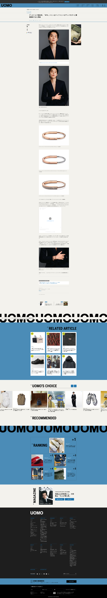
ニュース (29, 11)
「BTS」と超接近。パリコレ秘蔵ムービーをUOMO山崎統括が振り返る (48, 283)
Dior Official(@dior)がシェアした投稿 (50, 231)
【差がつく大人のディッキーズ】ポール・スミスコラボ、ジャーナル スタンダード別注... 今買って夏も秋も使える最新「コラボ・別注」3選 (69, 350)
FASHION (7, 408)
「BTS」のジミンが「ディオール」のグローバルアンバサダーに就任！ (48, 62)
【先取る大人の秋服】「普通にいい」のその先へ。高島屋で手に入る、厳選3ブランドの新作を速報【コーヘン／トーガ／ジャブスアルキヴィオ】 (53, 372)
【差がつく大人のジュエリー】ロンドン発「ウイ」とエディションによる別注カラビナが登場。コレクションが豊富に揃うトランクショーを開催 (53, 350)
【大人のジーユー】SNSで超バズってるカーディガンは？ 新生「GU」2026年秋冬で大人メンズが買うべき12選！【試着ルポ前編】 (15, 410)
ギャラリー (67, 444)
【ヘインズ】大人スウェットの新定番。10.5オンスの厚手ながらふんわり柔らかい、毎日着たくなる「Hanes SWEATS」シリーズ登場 (69, 372)
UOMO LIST (43, 408)
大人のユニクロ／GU (47, 458)
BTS (33, 20)
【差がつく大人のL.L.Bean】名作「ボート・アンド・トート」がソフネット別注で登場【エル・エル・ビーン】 (37, 349)
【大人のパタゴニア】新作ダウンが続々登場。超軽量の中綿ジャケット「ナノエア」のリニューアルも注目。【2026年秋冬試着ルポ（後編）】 (71, 461)
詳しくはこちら (67, 1)
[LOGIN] (102, 5)
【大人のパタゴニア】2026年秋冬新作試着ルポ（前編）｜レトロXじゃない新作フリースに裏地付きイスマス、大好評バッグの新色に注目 (48, 475)
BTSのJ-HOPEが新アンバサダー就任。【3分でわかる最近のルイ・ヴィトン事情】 (50, 282)
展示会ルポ (69, 458)
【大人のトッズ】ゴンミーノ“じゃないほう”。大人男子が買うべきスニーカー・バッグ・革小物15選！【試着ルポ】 (68, 410)
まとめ (64, 347)
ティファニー (37, 20)
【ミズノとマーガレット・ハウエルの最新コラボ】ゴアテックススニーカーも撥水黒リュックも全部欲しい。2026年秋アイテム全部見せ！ (71, 475)
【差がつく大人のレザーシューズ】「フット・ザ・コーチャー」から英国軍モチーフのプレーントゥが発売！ (37, 372)
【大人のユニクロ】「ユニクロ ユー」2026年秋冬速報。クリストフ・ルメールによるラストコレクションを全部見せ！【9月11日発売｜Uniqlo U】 (48, 461)
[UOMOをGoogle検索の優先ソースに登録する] (29, 33)
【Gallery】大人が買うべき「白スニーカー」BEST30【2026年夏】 (70, 446)
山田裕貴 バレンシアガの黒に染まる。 (30, 409)
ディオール (31, 20)
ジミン (40, 20)
